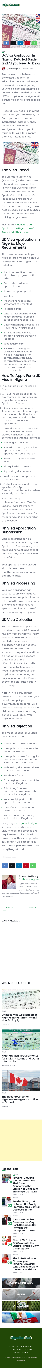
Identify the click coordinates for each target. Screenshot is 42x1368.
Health (21, 1294)
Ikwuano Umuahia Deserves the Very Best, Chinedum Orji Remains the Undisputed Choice (24, 1225)
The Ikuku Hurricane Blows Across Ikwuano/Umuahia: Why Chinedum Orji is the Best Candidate (25, 1264)
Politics (15, 1174)
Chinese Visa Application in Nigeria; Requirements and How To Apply (19, 1017)
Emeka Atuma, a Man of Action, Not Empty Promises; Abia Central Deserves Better (26, 1205)
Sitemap (28, 1349)
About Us (13, 1346)
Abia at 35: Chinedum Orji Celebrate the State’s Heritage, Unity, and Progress (26, 1244)
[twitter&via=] (13, 43)
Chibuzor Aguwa (14, 69)
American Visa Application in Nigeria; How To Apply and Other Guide (19, 228)
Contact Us (27, 1346)
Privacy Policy (21, 1352)
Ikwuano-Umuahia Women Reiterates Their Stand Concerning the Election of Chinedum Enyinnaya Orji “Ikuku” (25, 1184)
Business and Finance (21, 1282)
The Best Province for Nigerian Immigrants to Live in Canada (20, 1099)
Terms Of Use (16, 1349)
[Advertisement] (21, 1140)
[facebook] (6, 43)
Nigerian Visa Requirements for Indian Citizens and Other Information (20, 1058)
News (15, 1236)
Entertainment (21, 1305)
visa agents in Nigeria (26, 823)
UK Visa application (9, 857)
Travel (4, 51)
